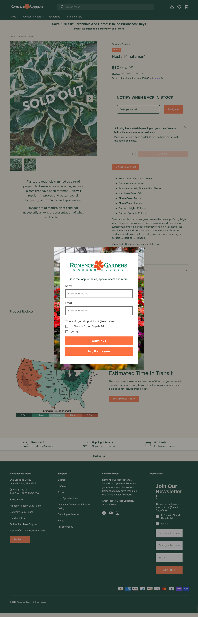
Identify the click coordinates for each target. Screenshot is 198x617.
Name (69, 286)
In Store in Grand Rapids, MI (87, 326)
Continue (99, 341)
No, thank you (99, 351)
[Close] (140, 251)
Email (68, 303)
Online (75, 331)
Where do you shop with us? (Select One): (90, 321)
